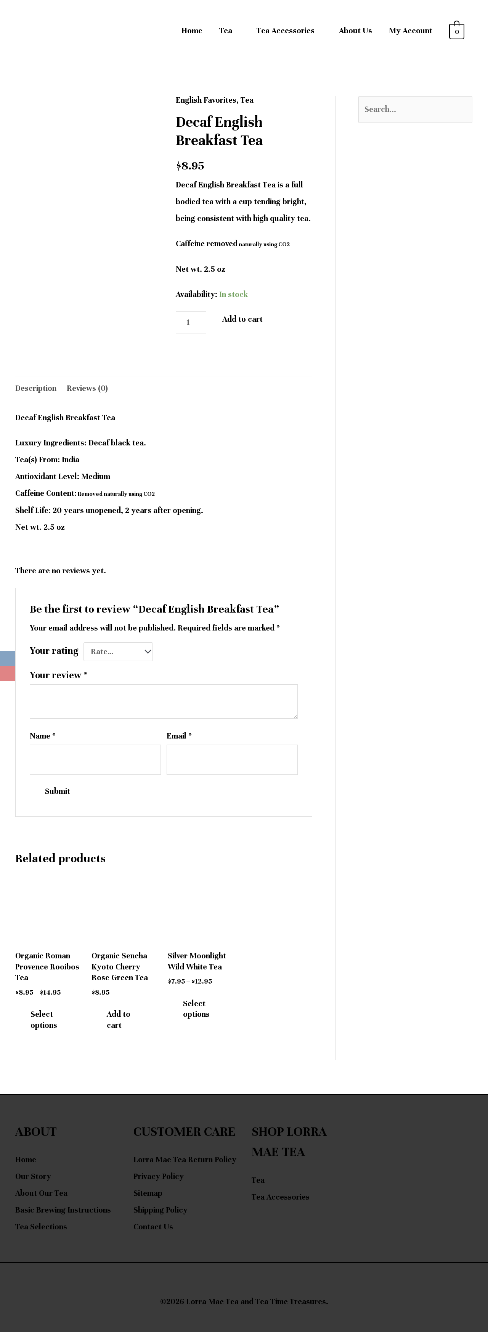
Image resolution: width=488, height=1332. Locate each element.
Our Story (33, 1176)
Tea (225, 30)
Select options (43, 1019)
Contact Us (153, 1227)
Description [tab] (35, 388)
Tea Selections (41, 1227)
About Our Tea (41, 1193)
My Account (410, 30)
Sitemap (147, 1193)
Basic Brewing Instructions (63, 1210)
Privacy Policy (158, 1176)
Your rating (54, 650)
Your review (58, 675)
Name (43, 736)
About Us (355, 30)
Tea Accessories (281, 1197)
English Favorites (206, 100)
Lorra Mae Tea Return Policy (184, 1159)
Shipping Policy (160, 1210)
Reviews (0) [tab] (87, 388)
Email (179, 736)
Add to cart (242, 319)
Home (191, 30)
